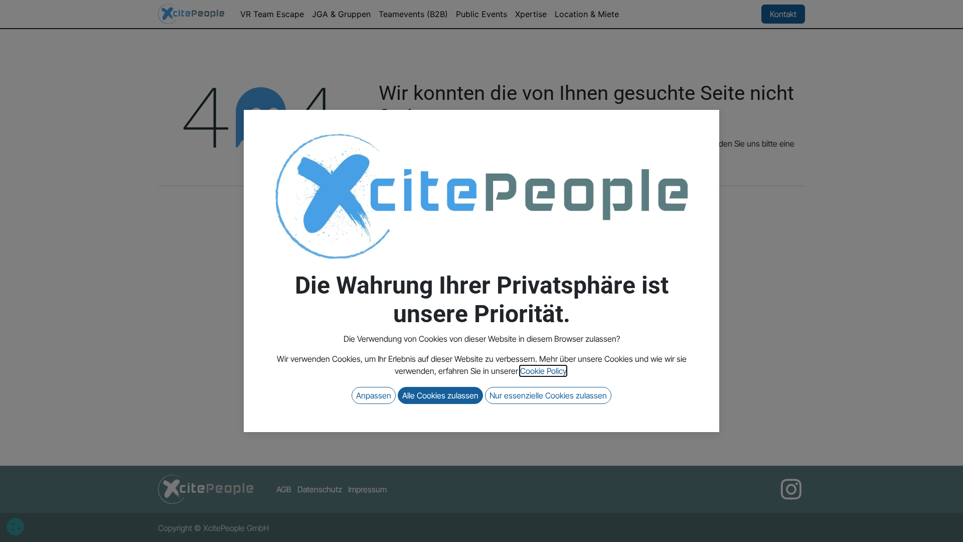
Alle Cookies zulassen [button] (440, 395)
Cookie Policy (543, 371)
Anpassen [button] (373, 395)
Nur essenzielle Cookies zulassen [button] (548, 395)
